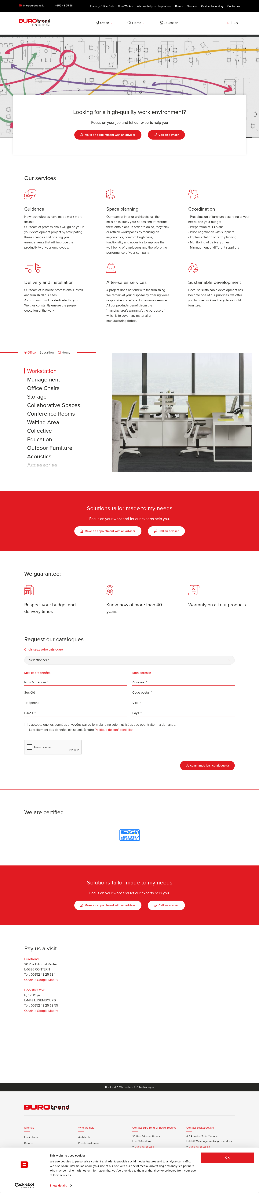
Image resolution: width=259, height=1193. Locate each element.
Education (39, 439)
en (236, 22)
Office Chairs (43, 388)
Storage (37, 396)
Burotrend (110, 1087)
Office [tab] (31, 352)
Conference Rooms (51, 414)
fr (227, 22)
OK (227, 1157)
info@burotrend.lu (33, 6)
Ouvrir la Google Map (39, 979)
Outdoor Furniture (49, 448)
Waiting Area (43, 422)
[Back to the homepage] (34, 22)
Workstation (42, 371)
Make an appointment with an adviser (110, 135)
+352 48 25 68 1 (64, 6)
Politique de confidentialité (114, 729)
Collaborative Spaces (53, 405)
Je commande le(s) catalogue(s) (207, 765)
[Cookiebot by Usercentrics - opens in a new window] (24, 1185)
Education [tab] (47, 352)
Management (43, 379)
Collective (39, 431)
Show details (58, 1185)
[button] (129, 660)
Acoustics (39, 456)
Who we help (126, 1087)
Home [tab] (66, 352)
